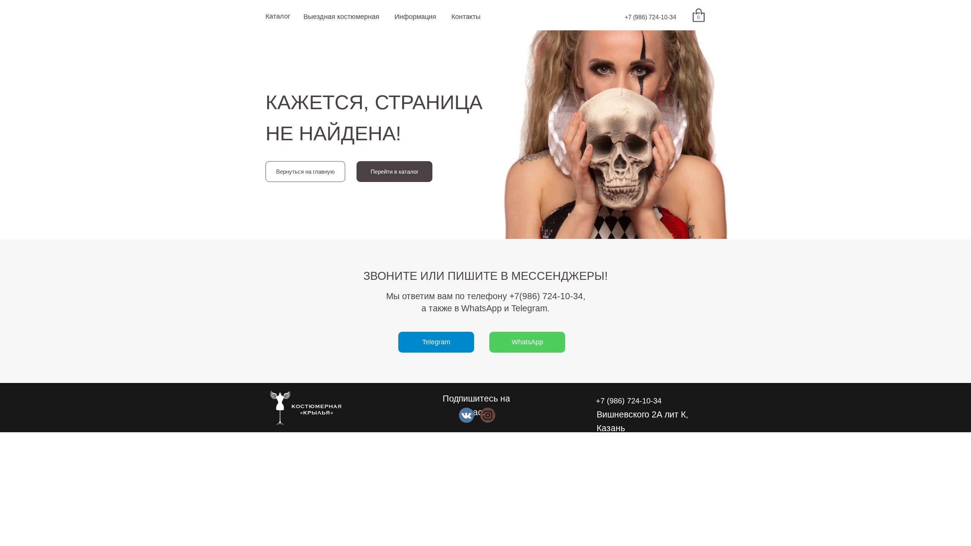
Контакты (466, 16)
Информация (415, 16)
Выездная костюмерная (341, 16)
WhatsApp (527, 342)
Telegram (436, 342)
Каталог (278, 16)
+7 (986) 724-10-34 (650, 17)
